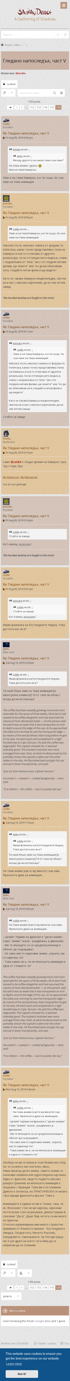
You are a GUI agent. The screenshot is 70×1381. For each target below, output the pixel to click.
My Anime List (11, 477)
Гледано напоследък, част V (34, 60)
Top (67, 1343)
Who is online (17, 1311)
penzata (7, 203)
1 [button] (22, 107)
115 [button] (52, 107)
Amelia (16, 149)
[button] (10, 107)
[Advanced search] (65, 34)
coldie (6, 124)
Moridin (21, 73)
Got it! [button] (22, 1373)
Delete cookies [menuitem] (47, 1343)
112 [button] (32, 107)
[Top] (66, 188)
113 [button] (39, 107)
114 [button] (45, 107)
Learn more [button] (14, 1363)
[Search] (58, 34)
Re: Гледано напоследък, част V (26, 133)
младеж (25, 544)
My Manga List (29, 477)
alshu (20, 156)
